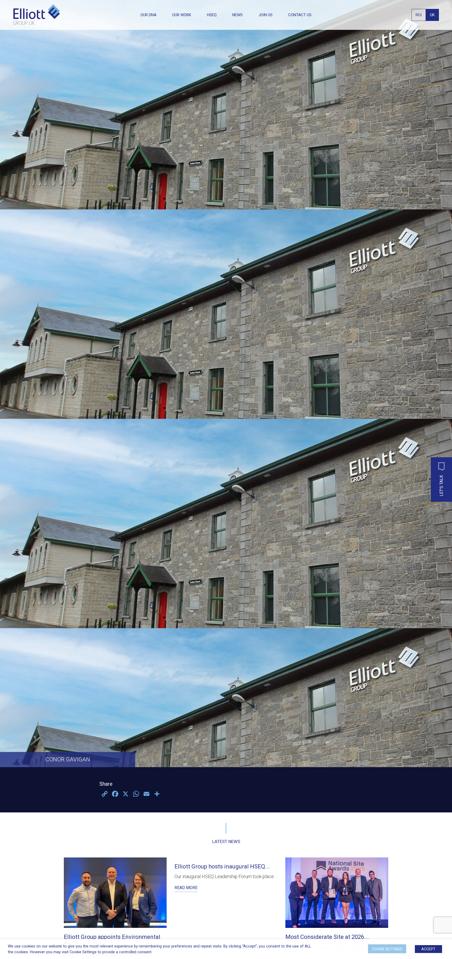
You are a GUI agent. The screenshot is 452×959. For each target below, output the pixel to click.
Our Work (181, 15)
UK (432, 15)
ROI (419, 15)
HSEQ (212, 15)
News (237, 15)
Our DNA (148, 15)
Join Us (265, 15)
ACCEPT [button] (428, 949)
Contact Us (300, 15)
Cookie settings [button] (387, 949)
